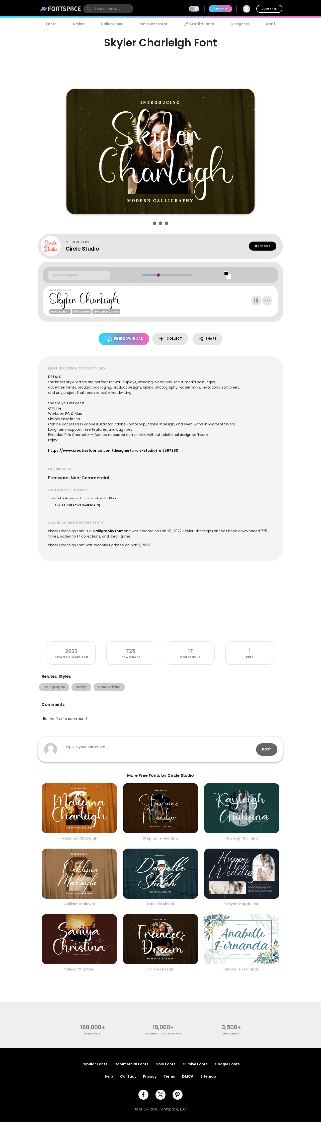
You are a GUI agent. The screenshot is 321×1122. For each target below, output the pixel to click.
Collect (174, 338)
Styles (78, 23)
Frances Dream (160, 969)
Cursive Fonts (195, 1064)
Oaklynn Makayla (79, 903)
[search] (108, 8)
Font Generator (153, 23)
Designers (240, 23)
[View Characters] (256, 300)
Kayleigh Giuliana (242, 838)
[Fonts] (60, 9)
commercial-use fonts (163, 1033)
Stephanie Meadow (161, 838)
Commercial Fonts (131, 1064)
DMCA (187, 1076)
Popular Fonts (94, 1064)
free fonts (92, 1033)
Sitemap (208, 1076)
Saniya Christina (79, 969)
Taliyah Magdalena (242, 903)
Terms (169, 1076)
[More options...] (267, 300)
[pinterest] (178, 1095)
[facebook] (143, 1095)
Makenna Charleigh (79, 838)
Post (266, 749)
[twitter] (160, 1095)
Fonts (51, 23)
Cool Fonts (165, 1064)
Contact (262, 246)
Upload (220, 9)
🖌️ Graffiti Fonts (199, 23)
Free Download (128, 338)
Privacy (149, 1076)
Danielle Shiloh (160, 903)
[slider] (158, 275)
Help (109, 1076)
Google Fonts (227, 1064)
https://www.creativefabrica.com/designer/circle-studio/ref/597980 (113, 450)
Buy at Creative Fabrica (76, 505)
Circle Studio (82, 248)
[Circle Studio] (53, 246)
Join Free (269, 9)
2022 (71, 651)
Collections (111, 23)
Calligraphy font (108, 531)
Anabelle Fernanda (241, 969)
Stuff (270, 23)
